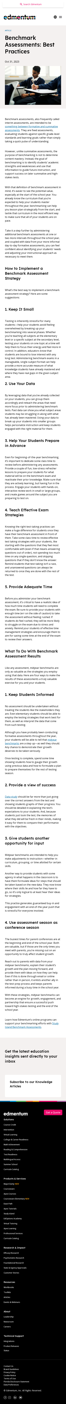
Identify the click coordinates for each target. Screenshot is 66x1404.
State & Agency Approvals (15, 1267)
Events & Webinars (12, 1302)
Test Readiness (10, 1154)
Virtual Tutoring (10, 1223)
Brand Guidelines (11, 1369)
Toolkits (7, 1292)
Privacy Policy (9, 1372)
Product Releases (11, 1346)
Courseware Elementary (16, 1198)
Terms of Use (10, 1378)
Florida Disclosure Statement (16, 1381)
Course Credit (10, 1124)
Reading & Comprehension (15, 1149)
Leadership (9, 1316)
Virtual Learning (10, 1134)
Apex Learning (10, 1228)
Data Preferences (11, 1384)
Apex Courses (10, 1193)
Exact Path (8, 1203)
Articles (7, 1297)
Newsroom (9, 1321)
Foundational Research (14, 1263)
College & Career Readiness (16, 1139)
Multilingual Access (12, 1159)
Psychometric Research (14, 1258)
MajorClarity (9, 1184)
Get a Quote (53, 1112)
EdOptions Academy (13, 1218)
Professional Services (13, 1233)
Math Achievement (12, 1144)
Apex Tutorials (10, 1208)
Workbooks (9, 1287)
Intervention (9, 1129)
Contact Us (8, 1366)
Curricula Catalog (11, 1169)
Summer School (10, 1164)
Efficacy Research (11, 1253)
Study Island (9, 1213)
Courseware (9, 1189)
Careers (7, 1326)
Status (6, 1350)
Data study (11, 796)
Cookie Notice (10, 1375)
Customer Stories (11, 1272)
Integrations (9, 1341)
